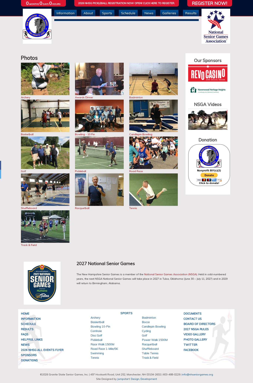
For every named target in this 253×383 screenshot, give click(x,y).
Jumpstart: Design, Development (137, 379)
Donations (29, 360)
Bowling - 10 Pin (85, 134)
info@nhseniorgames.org (197, 374)
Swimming (97, 353)
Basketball (27, 134)
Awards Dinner (84, 97)
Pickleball (80, 171)
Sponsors (29, 355)
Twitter (190, 344)
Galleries (169, 13)
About (88, 13)
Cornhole (96, 331)
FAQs (24, 334)
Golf (23, 171)
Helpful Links (32, 339)
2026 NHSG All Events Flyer (42, 350)
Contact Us (193, 318)
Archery (25, 97)
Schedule (128, 13)
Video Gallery (195, 334)
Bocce (146, 322)
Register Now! (209, 3)
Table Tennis (150, 353)
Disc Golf (96, 335)
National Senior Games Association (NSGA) (170, 274)
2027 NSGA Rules (196, 329)
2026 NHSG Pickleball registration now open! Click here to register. (126, 3)
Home (25, 313)
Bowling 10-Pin (100, 326)
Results (191, 13)
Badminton (136, 97)
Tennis (133, 208)
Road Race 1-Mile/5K (104, 349)
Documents (193, 313)
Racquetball (82, 208)
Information (65, 13)
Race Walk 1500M (102, 344)
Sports (107, 13)
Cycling (146, 331)
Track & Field (29, 245)
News (148, 13)
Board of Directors (199, 324)
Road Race (136, 171)
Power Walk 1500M (155, 340)
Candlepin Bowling (140, 134)
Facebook (191, 350)
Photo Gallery (195, 339)
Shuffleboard (29, 208)
